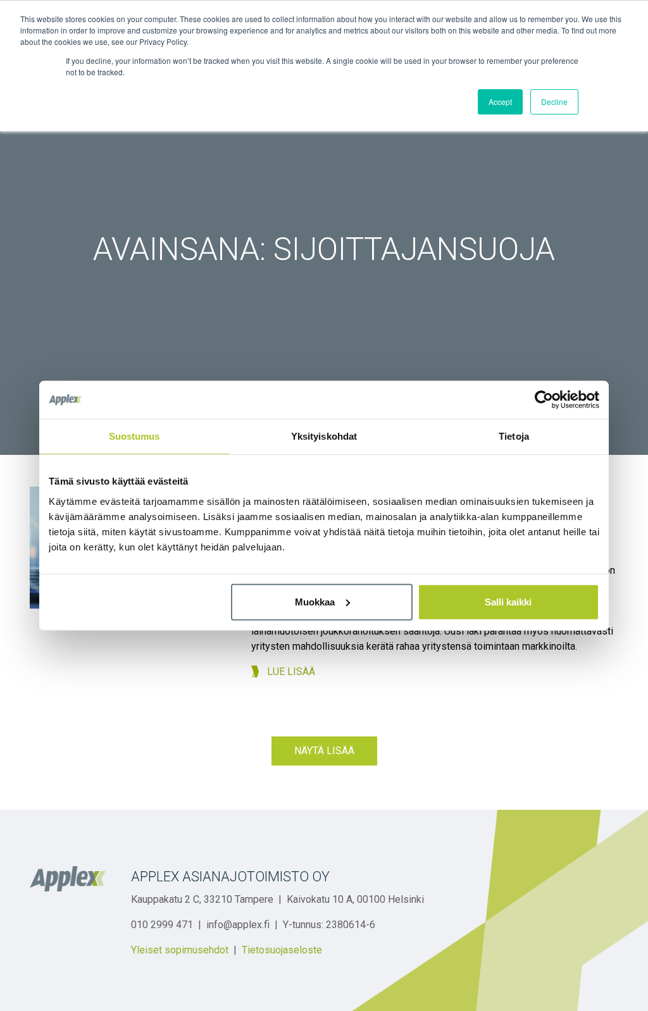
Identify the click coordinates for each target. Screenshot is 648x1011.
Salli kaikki (508, 601)
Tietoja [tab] (514, 436)
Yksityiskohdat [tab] (324, 436)
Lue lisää (291, 672)
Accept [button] (500, 101)
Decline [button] (554, 101)
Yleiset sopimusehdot (179, 950)
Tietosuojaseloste (282, 950)
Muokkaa (315, 601)
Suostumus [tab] (134, 436)
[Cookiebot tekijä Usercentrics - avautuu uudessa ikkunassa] (544, 399)
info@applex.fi (238, 925)
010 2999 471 (162, 925)
